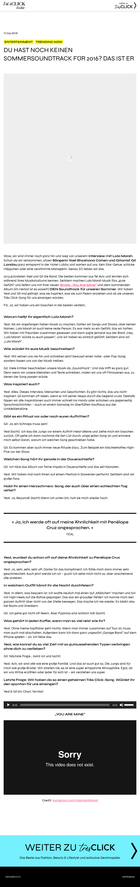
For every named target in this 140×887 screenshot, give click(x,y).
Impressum (128, 877)
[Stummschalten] (121, 705)
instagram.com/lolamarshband (75, 800)
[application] (70, 705)
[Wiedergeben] (8, 705)
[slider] (129, 704)
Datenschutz (13, 877)
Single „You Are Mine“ (78, 285)
